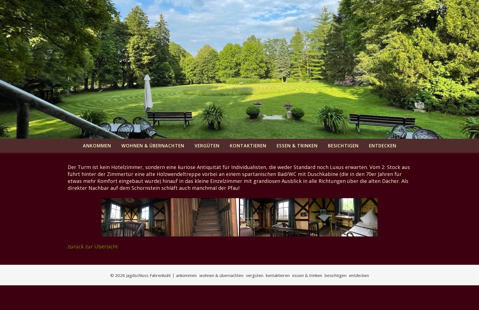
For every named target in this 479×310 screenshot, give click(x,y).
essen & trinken (297, 146)
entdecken (382, 146)
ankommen (97, 146)
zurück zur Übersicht (93, 246)
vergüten (207, 146)
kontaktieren (248, 146)
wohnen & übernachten (152, 146)
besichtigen (343, 146)
